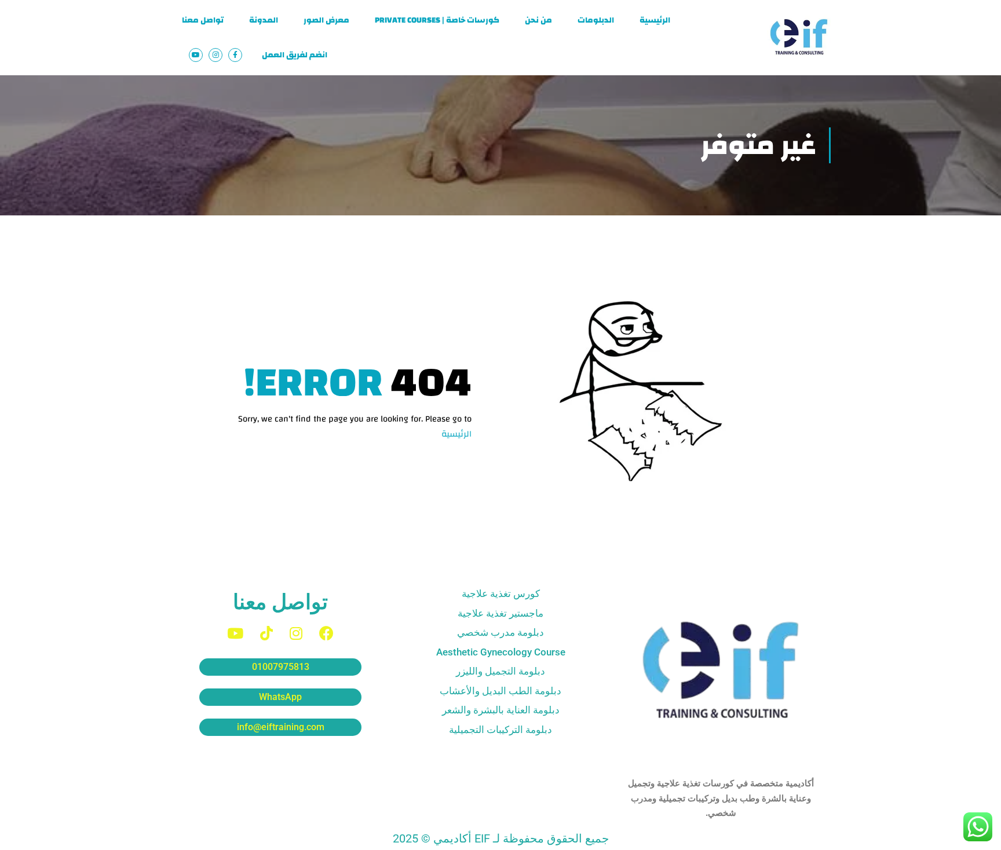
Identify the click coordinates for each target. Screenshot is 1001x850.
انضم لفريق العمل (294, 55)
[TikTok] (266, 633)
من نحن (538, 20)
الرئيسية (655, 20)
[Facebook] (326, 633)
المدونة (263, 20)
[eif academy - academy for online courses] (799, 37)
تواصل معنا (203, 20)
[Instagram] (296, 633)
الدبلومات (596, 20)
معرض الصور (326, 20)
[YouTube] (235, 633)
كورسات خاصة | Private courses (437, 20)
